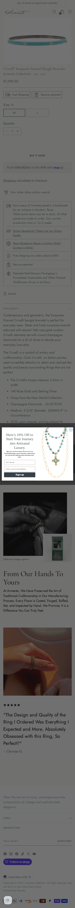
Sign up (19, 474)
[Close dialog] (70, 429)
